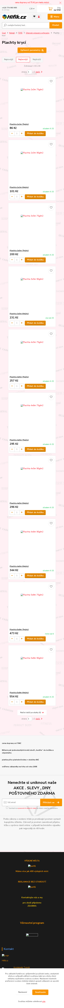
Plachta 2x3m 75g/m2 (19, 124)
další (38, 72)
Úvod (4, 33)
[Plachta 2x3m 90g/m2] (32, 163)
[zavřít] (60, 3)
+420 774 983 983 (9, 8)
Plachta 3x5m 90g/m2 (19, 313)
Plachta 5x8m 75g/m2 (19, 629)
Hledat (55, 25)
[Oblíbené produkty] (34, 16)
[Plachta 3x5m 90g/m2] (32, 289)
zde (43, 1001)
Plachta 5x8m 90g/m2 (19, 692)
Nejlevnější (23, 59)
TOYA (20, 33)
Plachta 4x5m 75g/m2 (19, 377)
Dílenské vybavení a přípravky (37, 33)
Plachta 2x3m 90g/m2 (19, 187)
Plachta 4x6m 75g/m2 (19, 440)
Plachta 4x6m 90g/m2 (19, 566)
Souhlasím (40, 992)
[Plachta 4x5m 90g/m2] (32, 479)
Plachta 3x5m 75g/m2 (19, 250)
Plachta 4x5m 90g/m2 (19, 503)
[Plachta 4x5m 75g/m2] (32, 352)
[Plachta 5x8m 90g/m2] (32, 668)
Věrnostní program (32, 923)
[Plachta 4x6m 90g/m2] (32, 542)
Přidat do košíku (35, 133)
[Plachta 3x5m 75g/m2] (32, 226)
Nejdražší (37, 59)
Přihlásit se (49, 802)
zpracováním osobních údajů (27, 808)
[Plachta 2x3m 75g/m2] (32, 100)
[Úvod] (14, 16)
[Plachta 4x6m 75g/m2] (32, 415)
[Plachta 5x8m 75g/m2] (32, 605)
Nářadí (12, 33)
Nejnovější (8, 59)
